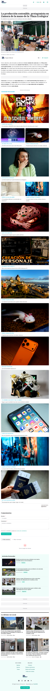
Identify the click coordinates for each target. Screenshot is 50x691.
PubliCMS (36, 684)
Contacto (30, 665)
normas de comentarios (22, 530)
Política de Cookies (30, 671)
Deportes (24, 591)
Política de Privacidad (30, 669)
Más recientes (6, 539)
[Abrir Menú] (47, 2)
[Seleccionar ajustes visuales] (43, 2)
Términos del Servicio (30, 667)
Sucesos (24, 562)
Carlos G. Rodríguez (35, 656)
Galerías (18, 665)
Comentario (4, 521)
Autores (18, 667)
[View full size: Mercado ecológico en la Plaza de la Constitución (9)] (25, 36)
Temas (18, 669)
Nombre (3, 516)
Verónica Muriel (10, 635)
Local (23, 581)
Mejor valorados (17, 539)
